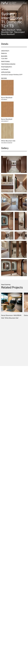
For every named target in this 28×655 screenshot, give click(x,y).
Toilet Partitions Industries (8, 64)
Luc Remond (4, 69)
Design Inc (4, 53)
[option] (11, 327)
